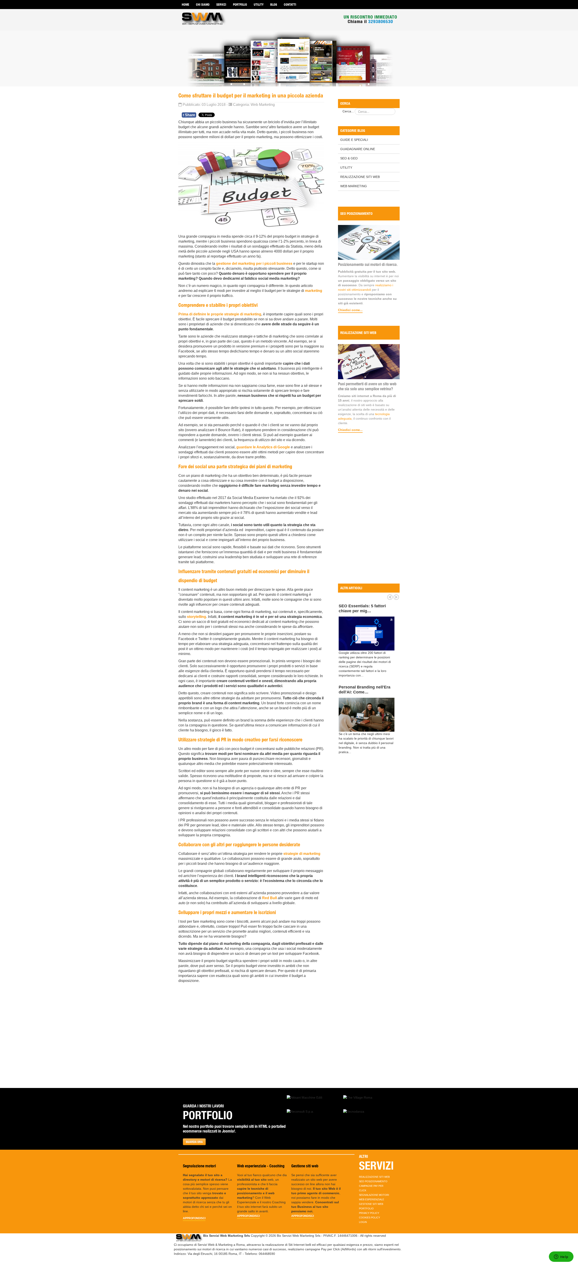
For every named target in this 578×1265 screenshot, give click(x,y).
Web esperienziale (371, 1199)
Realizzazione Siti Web (360, 177)
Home (185, 4)
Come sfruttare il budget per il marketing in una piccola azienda (250, 95)
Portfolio (240, 4)
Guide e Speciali (354, 140)
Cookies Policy (369, 1217)
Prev (390, 597)
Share (189, 115)
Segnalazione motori (374, 1195)
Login (363, 1222)
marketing (313, 291)
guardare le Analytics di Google (263, 447)
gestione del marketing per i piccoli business (254, 263)
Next (396, 597)
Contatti (290, 4)
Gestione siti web (371, 1204)
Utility (258, 4)
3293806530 (380, 21)
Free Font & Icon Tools (360, 606)
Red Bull (269, 898)
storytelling (196, 617)
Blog (273, 4)
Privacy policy (369, 1213)
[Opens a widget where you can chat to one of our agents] (561, 1257)
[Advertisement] (369, 509)
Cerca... (348, 111)
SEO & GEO (349, 158)
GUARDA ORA (194, 1142)
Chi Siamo (203, 4)
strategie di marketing (301, 854)
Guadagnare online (357, 149)
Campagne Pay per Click (371, 1188)
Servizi (221, 4)
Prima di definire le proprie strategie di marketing (219, 314)
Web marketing (353, 186)
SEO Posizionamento (373, 1181)
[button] (304, 1097)
